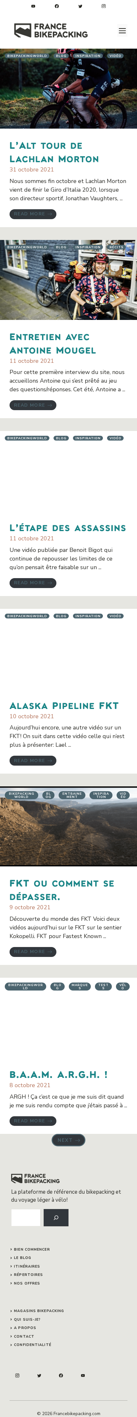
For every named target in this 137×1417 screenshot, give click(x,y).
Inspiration (88, 56)
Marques (80, 987)
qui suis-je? (27, 1319)
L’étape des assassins (68, 527)
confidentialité (32, 1344)
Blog (61, 56)
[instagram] (104, 6)
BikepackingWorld (27, 56)
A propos (25, 1327)
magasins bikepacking (39, 1311)
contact (24, 1336)
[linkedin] (33, 6)
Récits (117, 247)
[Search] (56, 1217)
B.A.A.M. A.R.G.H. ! (59, 1074)
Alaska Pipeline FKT (64, 705)
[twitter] (80, 6)
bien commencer (32, 1249)
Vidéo (115, 56)
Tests (103, 987)
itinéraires (27, 1266)
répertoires (28, 1274)
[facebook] (57, 6)
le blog (22, 1257)
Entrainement (72, 795)
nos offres (27, 1283)
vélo (122, 987)
